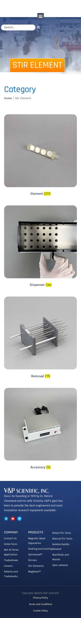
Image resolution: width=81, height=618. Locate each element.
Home (8, 98)
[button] (40, 16)
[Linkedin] (6, 518)
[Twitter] (19, 518)
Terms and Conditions (40, 604)
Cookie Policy (40, 610)
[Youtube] (13, 518)
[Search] (39, 27)
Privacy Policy (40, 597)
